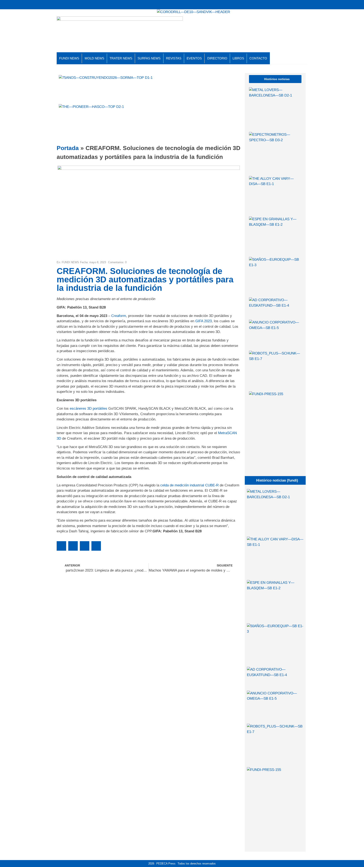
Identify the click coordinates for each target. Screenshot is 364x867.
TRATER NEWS (121, 58)
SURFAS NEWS (149, 58)
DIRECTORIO (217, 58)
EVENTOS (194, 58)
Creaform (118, 316)
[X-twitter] (289, 4)
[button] (61, 546)
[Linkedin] (302, 4)
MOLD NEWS (94, 58)
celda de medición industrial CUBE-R (189, 485)
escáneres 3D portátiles (88, 409)
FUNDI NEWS (69, 58)
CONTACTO (258, 58)
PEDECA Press (165, 863)
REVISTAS (173, 58)
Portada (68, 148)
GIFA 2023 (203, 321)
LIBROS (238, 58)
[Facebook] (296, 4)
